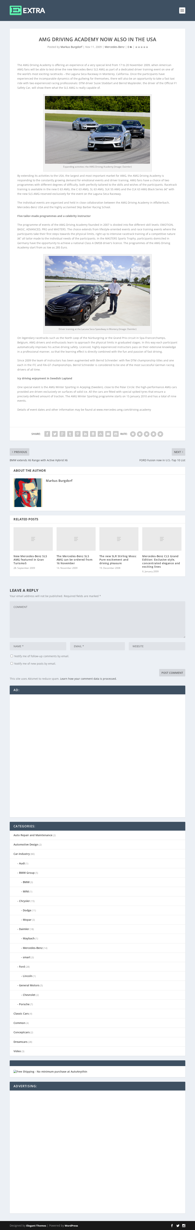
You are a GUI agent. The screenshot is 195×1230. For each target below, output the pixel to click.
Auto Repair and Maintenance (33, 835)
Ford (22, 966)
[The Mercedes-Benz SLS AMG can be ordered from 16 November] (76, 539)
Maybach (29, 938)
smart (26, 957)
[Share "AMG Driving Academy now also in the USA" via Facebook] (47, 434)
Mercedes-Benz (115, 47)
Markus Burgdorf (71, 47)
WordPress (71, 1225)
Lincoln (27, 976)
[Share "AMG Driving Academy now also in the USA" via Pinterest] (78, 434)
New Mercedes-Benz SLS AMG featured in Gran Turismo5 (30, 559)
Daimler (24, 929)
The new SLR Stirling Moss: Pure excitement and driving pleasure (118, 559)
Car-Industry (22, 854)
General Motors (29, 985)
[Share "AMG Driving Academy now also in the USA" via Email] (108, 434)
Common (19, 1023)
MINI (26, 891)
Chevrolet (29, 995)
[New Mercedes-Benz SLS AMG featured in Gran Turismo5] (33, 539)
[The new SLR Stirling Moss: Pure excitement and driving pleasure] (118, 539)
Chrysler (24, 901)
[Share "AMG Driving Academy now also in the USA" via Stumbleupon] (100, 434)
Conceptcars (22, 1032)
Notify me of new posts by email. (35, 663)
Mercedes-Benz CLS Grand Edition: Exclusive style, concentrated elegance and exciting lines (161, 561)
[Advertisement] (42, 755)
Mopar (27, 919)
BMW (26, 882)
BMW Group (27, 873)
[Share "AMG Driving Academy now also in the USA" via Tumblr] (70, 434)
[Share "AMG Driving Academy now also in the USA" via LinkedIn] (85, 434)
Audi (22, 863)
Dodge (27, 910)
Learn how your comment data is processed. (88, 678)
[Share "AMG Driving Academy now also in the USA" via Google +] (62, 434)
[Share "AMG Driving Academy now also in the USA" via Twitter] (55, 434)
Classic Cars (21, 1013)
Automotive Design (26, 844)
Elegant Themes (36, 1225)
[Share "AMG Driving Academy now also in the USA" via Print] (116, 434)
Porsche (24, 1004)
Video (17, 1051)
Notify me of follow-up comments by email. (41, 656)
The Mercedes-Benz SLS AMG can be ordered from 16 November (75, 559)
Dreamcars (20, 1042)
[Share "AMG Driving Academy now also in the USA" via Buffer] (93, 434)
